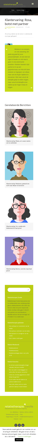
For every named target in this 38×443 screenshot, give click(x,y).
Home (12, 10)
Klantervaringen (21, 10)
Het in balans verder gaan (16, 338)
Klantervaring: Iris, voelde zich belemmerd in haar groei (15, 227)
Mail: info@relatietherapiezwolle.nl (26, 417)
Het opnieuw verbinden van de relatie (19, 331)
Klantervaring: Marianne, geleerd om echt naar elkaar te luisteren (17, 184)
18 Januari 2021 (20, 27)
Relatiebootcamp (13, 350)
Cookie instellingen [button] (24, 436)
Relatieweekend (13, 348)
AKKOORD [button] (19, 439)
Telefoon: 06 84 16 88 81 (26, 412)
